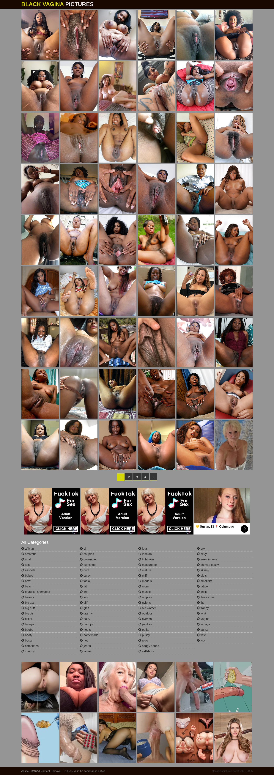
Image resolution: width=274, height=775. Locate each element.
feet (85, 591)
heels (87, 629)
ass (27, 564)
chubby (29, 651)
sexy (203, 554)
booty (28, 635)
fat (85, 586)
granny (88, 613)
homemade (90, 635)
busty (28, 640)
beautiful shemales (37, 591)
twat (203, 613)
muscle (146, 591)
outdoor (146, 613)
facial (87, 581)
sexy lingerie (208, 559)
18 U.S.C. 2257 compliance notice (85, 770)
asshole (29, 570)
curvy (87, 575)
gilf (85, 602)
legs (144, 548)
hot (85, 640)
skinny (204, 570)
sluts (203, 575)
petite (145, 629)
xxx (202, 640)
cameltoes (31, 645)
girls (86, 608)
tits (202, 602)
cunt (86, 570)
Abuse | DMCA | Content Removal (41, 770)
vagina (205, 618)
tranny (204, 608)
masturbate (149, 564)
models (146, 581)
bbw (27, 581)
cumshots (89, 564)
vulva (204, 629)
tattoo (204, 586)
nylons (146, 602)
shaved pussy (209, 564)
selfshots (147, 651)
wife (203, 635)
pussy (145, 635)
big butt (29, 608)
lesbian (146, 554)
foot (85, 597)
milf (144, 575)
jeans (87, 645)
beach (28, 586)
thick (203, 591)
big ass (29, 602)
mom (145, 586)
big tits (29, 613)
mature (146, 570)
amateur (30, 554)
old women (149, 608)
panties (146, 624)
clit (85, 548)
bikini (28, 618)
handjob (88, 624)
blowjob (29, 624)
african (29, 548)
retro (144, 640)
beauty (29, 597)
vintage (205, 624)
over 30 (146, 618)
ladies (87, 651)
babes (28, 575)
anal (27, 559)
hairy (86, 618)
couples (88, 554)
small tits (206, 581)
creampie (89, 559)
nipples (146, 597)
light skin (147, 559)
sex (202, 548)
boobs (28, 629)
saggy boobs (150, 645)
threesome (207, 597)
